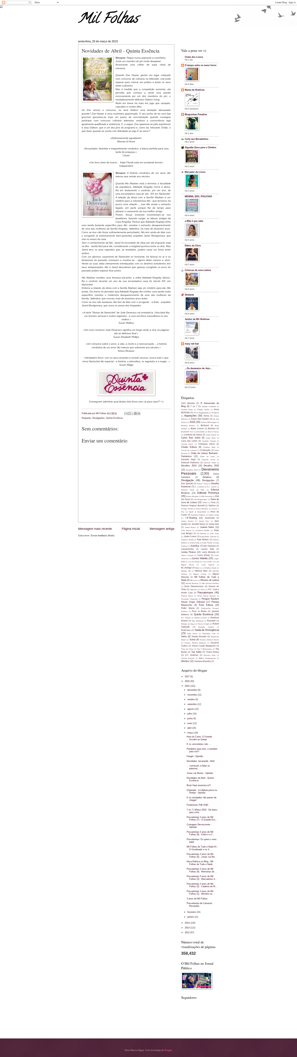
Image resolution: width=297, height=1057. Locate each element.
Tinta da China (187, 649)
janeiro (191, 917)
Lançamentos (187, 549)
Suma (192, 639)
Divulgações (98, 418)
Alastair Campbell (209, 406)
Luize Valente (207, 565)
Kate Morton (203, 540)
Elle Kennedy (207, 496)
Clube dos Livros (194, 57)
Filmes (204, 502)
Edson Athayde (192, 496)
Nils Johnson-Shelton (210, 583)
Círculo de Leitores (189, 450)
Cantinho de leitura (193, 435)
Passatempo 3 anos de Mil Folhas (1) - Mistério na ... (201, 892)
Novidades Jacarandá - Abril (200, 761)
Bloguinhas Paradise (196, 114)
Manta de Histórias (195, 90)
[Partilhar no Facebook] (135, 413)
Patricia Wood (187, 596)
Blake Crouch (197, 429)
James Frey (204, 521)
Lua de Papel (193, 562)
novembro (192, 694)
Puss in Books (199, 611)
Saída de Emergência (207, 629)
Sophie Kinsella (199, 637)
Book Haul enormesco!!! (199, 785)
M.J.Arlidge (186, 568)
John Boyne (186, 530)
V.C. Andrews (191, 655)
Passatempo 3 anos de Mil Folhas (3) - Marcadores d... (202, 877)
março (190, 732)
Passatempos (205, 592)
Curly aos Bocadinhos (196, 139)
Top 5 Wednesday (204, 649)
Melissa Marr (201, 571)
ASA (192, 421)
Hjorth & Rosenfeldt (197, 512)
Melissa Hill (185, 571)
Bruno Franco (213, 432)
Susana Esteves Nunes (209, 640)
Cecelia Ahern (187, 444)
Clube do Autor (207, 456)
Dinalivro (207, 477)
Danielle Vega (188, 459)
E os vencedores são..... (199, 744)
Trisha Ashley (212, 652)
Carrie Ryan (211, 438)
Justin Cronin (190, 536)
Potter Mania (188, 608)
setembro (192, 704)
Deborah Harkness (190, 463)
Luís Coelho (207, 562)
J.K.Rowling (191, 518)
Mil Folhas (108, 19)
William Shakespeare (207, 658)
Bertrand (205, 425)
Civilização (205, 450)
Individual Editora (198, 515)
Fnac (213, 502)
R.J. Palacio (186, 618)
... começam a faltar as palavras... (198, 767)
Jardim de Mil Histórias (197, 319)
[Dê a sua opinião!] (129, 413)
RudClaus (186, 630)
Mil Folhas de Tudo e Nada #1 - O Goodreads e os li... (202, 848)
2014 (187, 923)
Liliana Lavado (187, 555)
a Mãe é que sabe (194, 221)
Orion (203, 589)
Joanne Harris (207, 527)
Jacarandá (210, 518)
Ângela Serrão (203, 409)
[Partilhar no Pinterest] (139, 413)
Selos (184, 636)
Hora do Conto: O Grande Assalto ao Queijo (199, 738)
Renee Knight (203, 624)
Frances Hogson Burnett (192, 506)
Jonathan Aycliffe (202, 530)
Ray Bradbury (197, 621)
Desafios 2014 (188, 465)
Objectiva (193, 589)
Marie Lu (198, 568)
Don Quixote (187, 484)
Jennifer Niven (198, 524)
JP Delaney (201, 533)
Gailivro (212, 506)
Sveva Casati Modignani (204, 646)
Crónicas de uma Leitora (198, 270)
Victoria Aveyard (187, 658)
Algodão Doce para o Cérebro (200, 147)
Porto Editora (206, 605)
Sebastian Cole (208, 633)
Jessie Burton (190, 527)
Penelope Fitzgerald (189, 599)
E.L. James (211, 487)
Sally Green (192, 633)
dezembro (192, 690)
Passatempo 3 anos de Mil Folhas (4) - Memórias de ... (202, 870)
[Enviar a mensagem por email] (126, 413)
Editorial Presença (208, 492)
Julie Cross (214, 533)
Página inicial (131, 528)
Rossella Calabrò (206, 627)
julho (190, 713)
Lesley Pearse (188, 552)
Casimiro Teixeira (209, 441)
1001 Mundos (188, 403)
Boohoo (212, 429)
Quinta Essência (114, 418)
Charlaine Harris (206, 444)
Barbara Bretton (188, 425)
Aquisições (190, 415)
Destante (189, 294)
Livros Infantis (200, 558)
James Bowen (187, 521)
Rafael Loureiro (201, 618)
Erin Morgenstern (200, 499)
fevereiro (192, 912)
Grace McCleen (202, 509)
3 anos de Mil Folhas (197, 898)
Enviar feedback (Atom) (102, 535)
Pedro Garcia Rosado (206, 596)
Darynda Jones (208, 460)
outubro (191, 699)
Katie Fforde (207, 543)
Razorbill (211, 621)
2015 (187, 686)
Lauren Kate (207, 549)
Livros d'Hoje (203, 555)
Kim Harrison (210, 546)
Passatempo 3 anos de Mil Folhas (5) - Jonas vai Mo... (202, 855)
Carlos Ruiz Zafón (190, 437)
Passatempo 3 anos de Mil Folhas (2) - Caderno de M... (202, 885)
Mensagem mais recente (95, 528)
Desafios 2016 (192, 470)
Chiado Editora (189, 447)
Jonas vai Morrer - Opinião (200, 773)
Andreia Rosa (187, 409)
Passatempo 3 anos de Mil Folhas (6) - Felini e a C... (201, 833)
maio (190, 723)
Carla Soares (211, 435)
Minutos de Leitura (210, 580)
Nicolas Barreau (192, 583)
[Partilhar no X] (132, 413)
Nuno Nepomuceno (194, 586)
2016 (187, 681)
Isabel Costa (214, 515)
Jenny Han (214, 524)
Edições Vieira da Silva (192, 490)
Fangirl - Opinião (195, 756)
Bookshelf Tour (187, 432)
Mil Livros (193, 580)
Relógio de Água (188, 624)
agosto (191, 709)
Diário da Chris (193, 245)
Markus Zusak (210, 568)
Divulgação (187, 480)
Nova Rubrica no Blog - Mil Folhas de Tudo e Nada (200, 862)
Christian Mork (209, 447)
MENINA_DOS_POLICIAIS (198, 196)
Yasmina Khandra (202, 661)
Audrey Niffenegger (208, 422)
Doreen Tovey (202, 484)
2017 (187, 676)
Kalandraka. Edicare (208, 537)
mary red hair (192, 343)
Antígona (215, 413)
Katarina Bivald (187, 540)
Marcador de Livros (195, 172)
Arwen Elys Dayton (200, 419)
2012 (187, 932)
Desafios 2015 (211, 465)
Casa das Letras (189, 441)
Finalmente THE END (197, 805)
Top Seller (196, 652)
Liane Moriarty (209, 552)
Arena (206, 416)
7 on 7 (193, 406)
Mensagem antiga (162, 528)
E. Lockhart (199, 487)
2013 (187, 927)
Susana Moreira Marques (195, 643)
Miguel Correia (199, 574)
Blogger (168, 1050)
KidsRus (195, 546)
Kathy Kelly (194, 543)
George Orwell (187, 509)
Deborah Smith (210, 463)
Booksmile (201, 432)
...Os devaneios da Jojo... (198, 368)
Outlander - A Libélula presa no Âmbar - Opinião (202, 791)
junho (190, 718)
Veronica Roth (210, 655)
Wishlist (185, 661)
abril (189, 728)
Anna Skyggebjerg (201, 413)
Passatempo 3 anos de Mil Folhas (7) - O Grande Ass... (202, 818)
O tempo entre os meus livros (200, 65)
